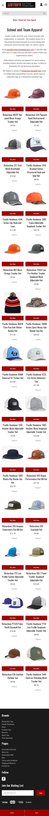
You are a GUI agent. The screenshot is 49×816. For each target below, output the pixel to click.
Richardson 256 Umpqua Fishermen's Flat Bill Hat (12, 527)
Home (15, 20)
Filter (12, 813)
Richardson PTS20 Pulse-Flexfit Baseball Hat (12, 625)
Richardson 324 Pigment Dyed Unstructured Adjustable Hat (36, 118)
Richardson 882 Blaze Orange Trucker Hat (12, 271)
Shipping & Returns (8, 763)
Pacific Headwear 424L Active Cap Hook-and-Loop (13, 223)
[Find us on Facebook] (3, 780)
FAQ (3, 758)
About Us (5, 752)
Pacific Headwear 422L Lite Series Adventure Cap (36, 378)
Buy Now (13, 109)
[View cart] (45, 4)
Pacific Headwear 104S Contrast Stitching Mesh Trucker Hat (36, 678)
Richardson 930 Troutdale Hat (36, 527)
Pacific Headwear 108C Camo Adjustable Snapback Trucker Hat (36, 223)
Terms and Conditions (10, 760)
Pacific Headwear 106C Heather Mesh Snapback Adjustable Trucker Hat (36, 428)
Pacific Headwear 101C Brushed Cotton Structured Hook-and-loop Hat (36, 170)
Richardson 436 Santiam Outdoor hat (12, 676)
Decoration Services (9, 749)
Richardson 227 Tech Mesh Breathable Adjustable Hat (13, 169)
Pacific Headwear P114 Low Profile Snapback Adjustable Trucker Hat (36, 627)
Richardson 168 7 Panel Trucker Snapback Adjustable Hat (36, 577)
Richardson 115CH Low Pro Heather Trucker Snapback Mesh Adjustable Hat (36, 275)
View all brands (7, 738)
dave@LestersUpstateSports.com (20, 50)
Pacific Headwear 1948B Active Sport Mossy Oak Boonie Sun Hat (36, 327)
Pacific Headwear (8, 724)
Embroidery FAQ (7, 755)
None (4, 727)
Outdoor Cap (6, 730)
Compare (14, 130)
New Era (5, 732)
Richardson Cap (7, 721)
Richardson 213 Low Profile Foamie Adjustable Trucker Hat (13, 577)
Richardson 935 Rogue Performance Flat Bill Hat (36, 477)
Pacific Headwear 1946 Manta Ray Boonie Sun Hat (13, 479)
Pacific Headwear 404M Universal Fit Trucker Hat (12, 376)
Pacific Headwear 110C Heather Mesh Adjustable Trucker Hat (12, 428)
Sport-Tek (5, 735)
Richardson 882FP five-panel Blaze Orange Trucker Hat (13, 118)
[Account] (41, 4)
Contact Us (6, 766)
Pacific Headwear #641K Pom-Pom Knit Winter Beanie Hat (12, 327)
